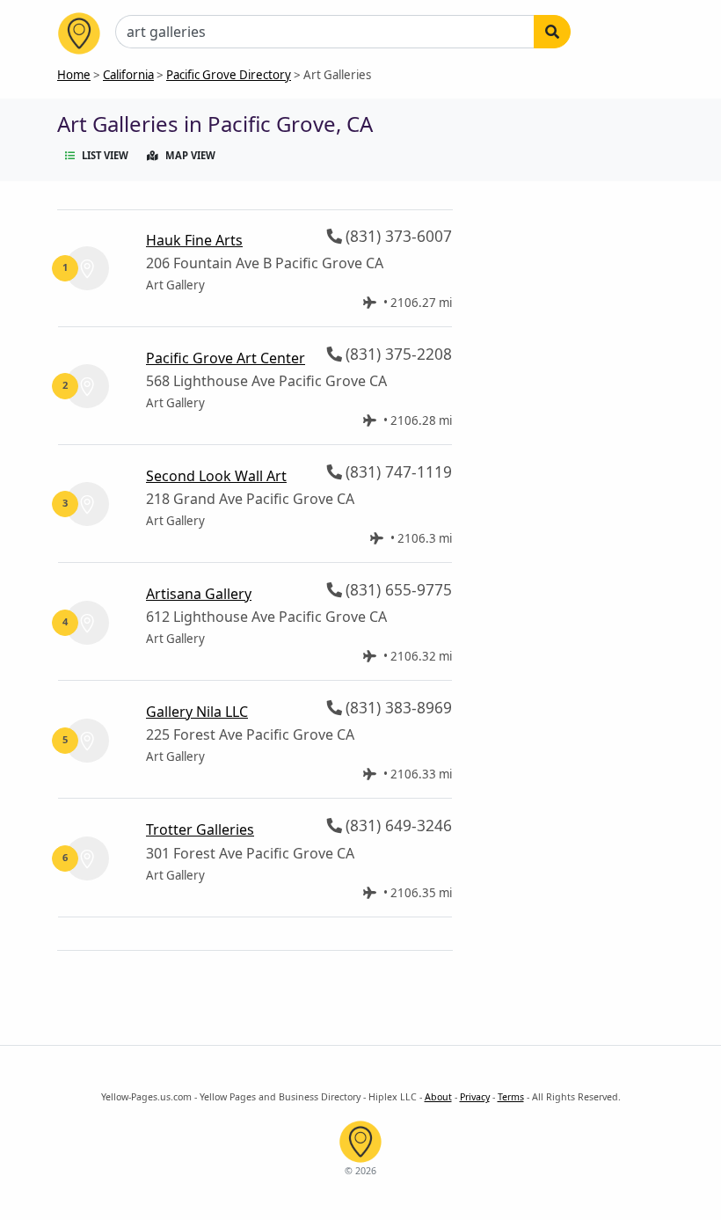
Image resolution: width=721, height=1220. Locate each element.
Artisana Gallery (198, 593)
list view (105, 155)
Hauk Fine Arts (194, 240)
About (438, 1097)
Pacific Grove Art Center (225, 358)
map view (190, 155)
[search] (552, 31)
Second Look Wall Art (216, 476)
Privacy (475, 1097)
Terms (511, 1097)
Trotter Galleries (200, 829)
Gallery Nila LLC (197, 711)
